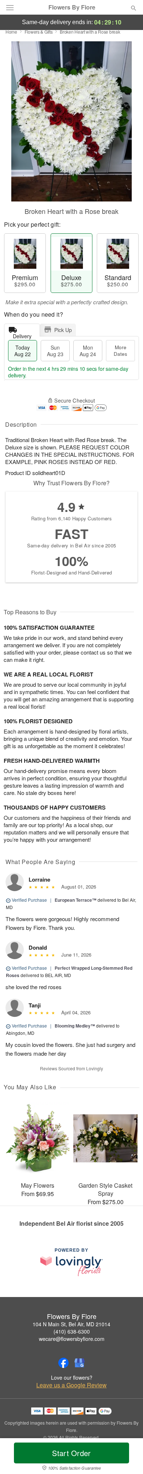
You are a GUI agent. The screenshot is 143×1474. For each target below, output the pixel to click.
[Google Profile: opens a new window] (79, 1363)
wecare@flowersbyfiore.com (71, 1338)
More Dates (120, 350)
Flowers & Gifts (39, 32)
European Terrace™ (75, 900)
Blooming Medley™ (75, 1025)
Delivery (22, 334)
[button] (127, 1457)
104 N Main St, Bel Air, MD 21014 (71, 1324)
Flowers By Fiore (71, 7)
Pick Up (63, 329)
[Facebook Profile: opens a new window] (63, 1363)
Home (11, 32)
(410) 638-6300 (72, 1331)
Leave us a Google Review (71, 1385)
